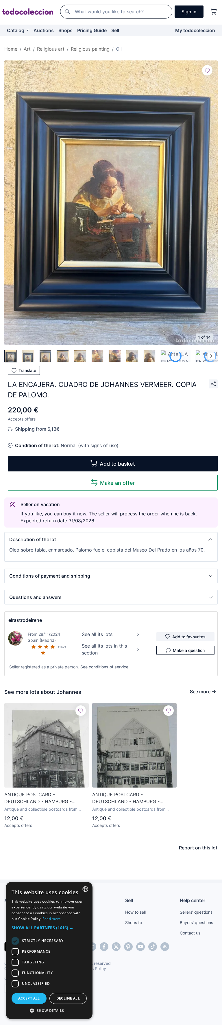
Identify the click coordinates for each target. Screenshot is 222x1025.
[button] (111, 539)
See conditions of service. (105, 666)
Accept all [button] (29, 998)
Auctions (44, 30)
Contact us (190, 932)
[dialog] (49, 950)
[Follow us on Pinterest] (128, 946)
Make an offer (117, 483)
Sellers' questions (196, 912)
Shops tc (133, 922)
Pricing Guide (92, 30)
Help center (192, 900)
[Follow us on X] (116, 946)
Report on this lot (198, 848)
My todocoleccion (195, 30)
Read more (51, 918)
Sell (115, 30)
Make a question (189, 650)
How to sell (135, 912)
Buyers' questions (196, 922)
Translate (27, 370)
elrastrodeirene (25, 620)
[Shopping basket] (213, 11)
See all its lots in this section (104, 649)
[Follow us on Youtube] (140, 946)
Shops (65, 30)
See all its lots (97, 634)
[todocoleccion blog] (164, 946)
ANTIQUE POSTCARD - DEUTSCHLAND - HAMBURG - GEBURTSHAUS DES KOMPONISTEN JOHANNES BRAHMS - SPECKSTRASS (46, 798)
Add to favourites (189, 636)
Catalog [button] (16, 30)
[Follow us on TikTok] (152, 946)
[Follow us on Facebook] (104, 946)
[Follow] (207, 70)
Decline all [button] (68, 998)
